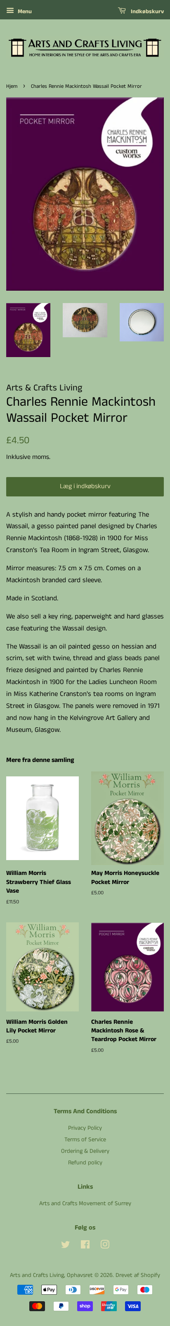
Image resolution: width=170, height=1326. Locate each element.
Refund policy (85, 1163)
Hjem (11, 86)
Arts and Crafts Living (37, 1275)
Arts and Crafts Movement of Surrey (85, 1203)
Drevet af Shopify (138, 1275)
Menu (24, 11)
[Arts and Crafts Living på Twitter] (65, 1246)
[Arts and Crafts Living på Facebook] (85, 1246)
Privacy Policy (85, 1128)
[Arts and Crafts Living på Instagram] (104, 1246)
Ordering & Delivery (85, 1151)
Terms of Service (85, 1140)
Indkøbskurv (146, 11)
